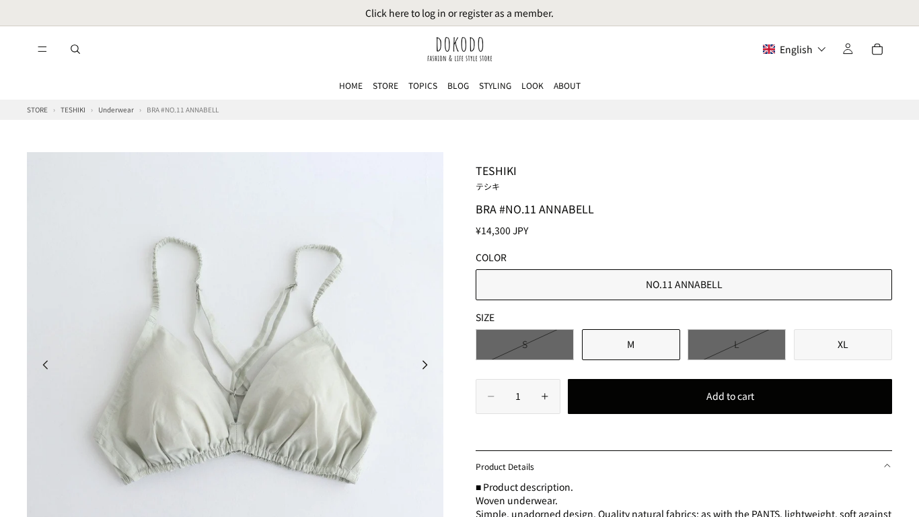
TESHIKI (496, 177)
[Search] (75, 49)
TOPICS (422, 85)
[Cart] (877, 49)
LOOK (532, 85)
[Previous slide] (42, 366)
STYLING (495, 85)
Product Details (505, 466)
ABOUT (567, 85)
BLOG (458, 85)
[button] (794, 49)
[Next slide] (428, 366)
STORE (385, 85)
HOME (351, 85)
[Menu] (42, 49)
